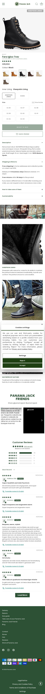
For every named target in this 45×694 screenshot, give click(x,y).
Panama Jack (11, 669)
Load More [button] (22, 595)
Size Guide (39, 102)
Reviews (5, 640)
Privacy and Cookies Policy (22, 349)
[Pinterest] (13, 650)
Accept (23, 365)
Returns (5, 613)
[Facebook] (3, 650)
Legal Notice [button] (22, 681)
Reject (22, 360)
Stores (4, 634)
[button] (6, 61)
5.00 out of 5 (28, 447)
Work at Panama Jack (10, 643)
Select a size (22, 127)
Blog (3, 624)
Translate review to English (14, 491)
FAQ (3, 637)
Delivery (5, 610)
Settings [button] (22, 691)
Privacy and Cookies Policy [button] (22, 684)
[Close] (42, 324)
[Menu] (3, 4)
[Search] (36, 4)
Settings (22, 356)
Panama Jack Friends (9, 622)
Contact (5, 632)
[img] (6, 476)
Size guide (6, 616)
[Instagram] (8, 650)
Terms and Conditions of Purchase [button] (22, 688)
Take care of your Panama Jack (13, 619)
